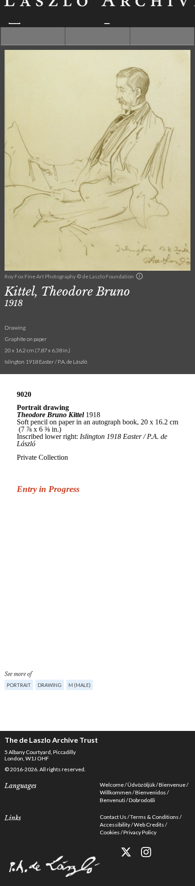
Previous (33, 36)
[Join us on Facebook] (105, 852)
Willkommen (116, 792)
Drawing (50, 685)
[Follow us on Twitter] (126, 852)
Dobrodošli (142, 800)
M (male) (79, 685)
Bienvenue (172, 784)
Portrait (19, 685)
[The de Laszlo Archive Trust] (97, 12)
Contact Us (113, 816)
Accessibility (115, 824)
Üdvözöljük (141, 784)
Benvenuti (112, 800)
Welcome (112, 784)
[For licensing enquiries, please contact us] (139, 276)
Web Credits (149, 824)
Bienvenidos (150, 792)
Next (162, 36)
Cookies (110, 832)
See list (97, 36)
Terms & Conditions (154, 816)
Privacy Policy (139, 832)
